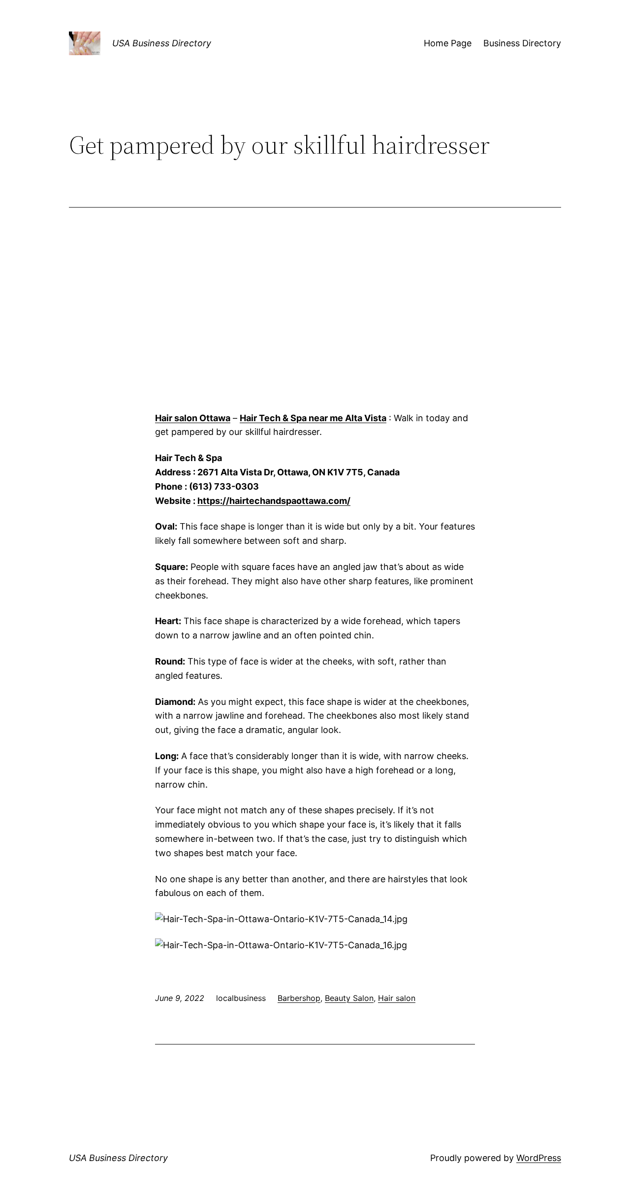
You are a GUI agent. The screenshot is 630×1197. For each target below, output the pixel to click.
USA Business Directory (161, 43)
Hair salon (396, 998)
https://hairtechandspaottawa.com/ (273, 501)
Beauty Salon (349, 998)
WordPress (538, 1158)
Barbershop (299, 998)
